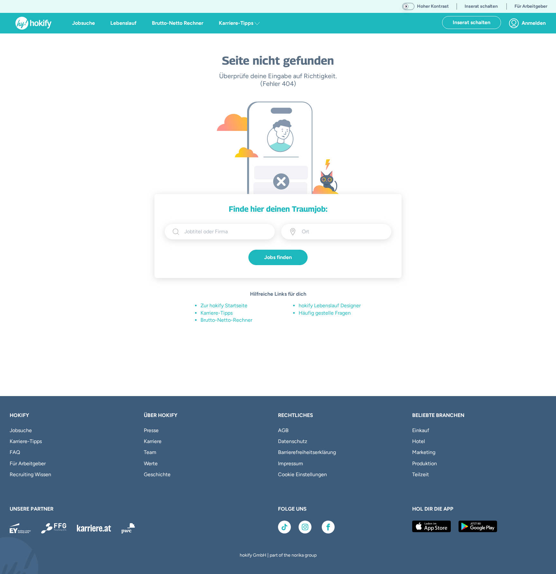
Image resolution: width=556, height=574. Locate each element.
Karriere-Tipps (216, 313)
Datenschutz (292, 441)
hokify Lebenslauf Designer (330, 305)
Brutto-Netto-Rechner (226, 320)
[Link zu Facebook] (328, 527)
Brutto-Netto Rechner (177, 23)
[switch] (408, 6)
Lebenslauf (123, 23)
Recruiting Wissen (30, 474)
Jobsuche (83, 23)
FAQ (15, 452)
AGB (283, 430)
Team (150, 452)
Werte (151, 463)
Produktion (424, 463)
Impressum (290, 463)
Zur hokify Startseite (223, 305)
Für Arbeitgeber (28, 463)
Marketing (423, 452)
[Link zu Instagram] (305, 527)
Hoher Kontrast (433, 6)
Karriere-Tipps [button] (237, 23)
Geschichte (157, 474)
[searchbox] (225, 231)
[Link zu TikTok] (284, 527)
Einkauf (420, 430)
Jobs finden (278, 257)
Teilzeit (420, 474)
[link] (529, 23)
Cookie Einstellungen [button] (302, 474)
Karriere (153, 441)
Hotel (418, 441)
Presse (151, 430)
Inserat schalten (471, 22)
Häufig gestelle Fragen (325, 313)
